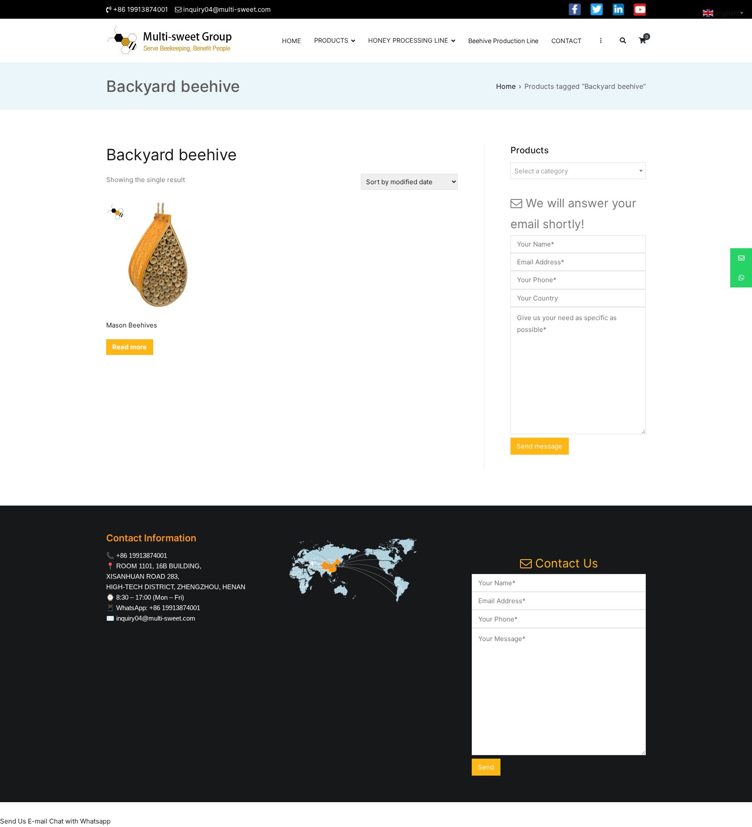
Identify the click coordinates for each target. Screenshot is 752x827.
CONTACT (566, 40)
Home (506, 86)
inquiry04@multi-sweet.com (227, 9)
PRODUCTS (331, 40)
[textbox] (578, 171)
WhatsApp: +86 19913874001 (158, 607)
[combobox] (578, 170)
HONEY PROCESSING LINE (408, 40)
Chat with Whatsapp (80, 821)
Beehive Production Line (503, 40)
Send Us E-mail (23, 821)
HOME (291, 40)
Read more (129, 347)
